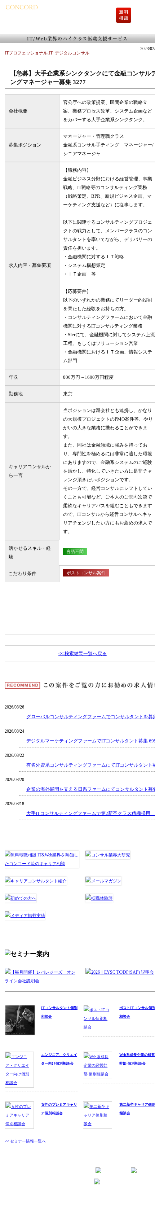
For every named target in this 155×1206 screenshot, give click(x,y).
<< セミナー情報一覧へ (25, 1141)
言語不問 (75, 551)
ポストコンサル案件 (86, 572)
